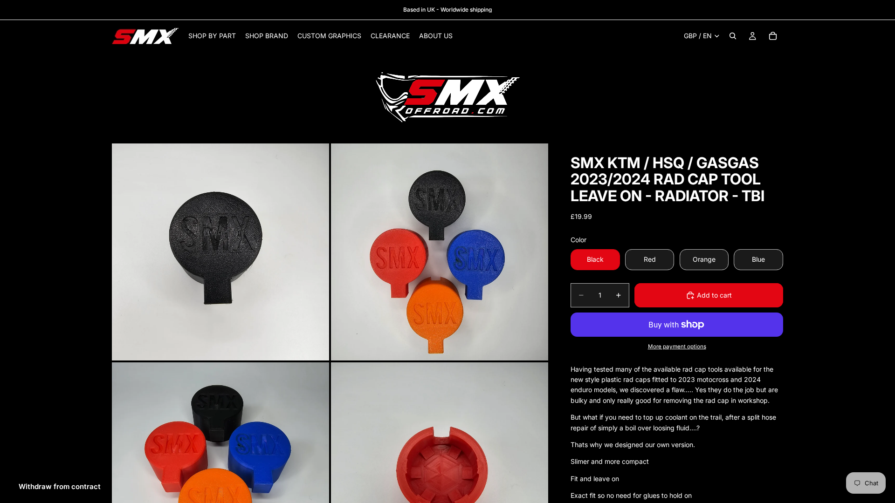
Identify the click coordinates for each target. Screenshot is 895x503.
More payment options (677, 346)
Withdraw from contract (60, 486)
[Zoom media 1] (220, 251)
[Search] (733, 36)
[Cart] (773, 36)
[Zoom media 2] (439, 251)
